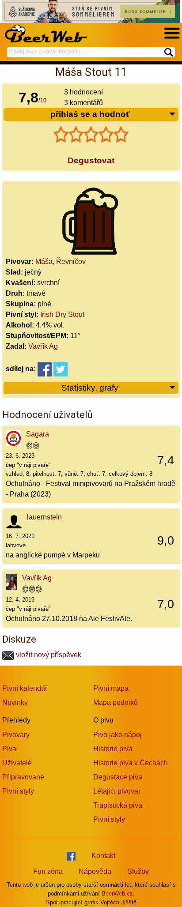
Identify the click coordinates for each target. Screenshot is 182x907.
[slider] (91, 134)
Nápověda (95, 871)
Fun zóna (48, 871)
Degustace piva (117, 777)
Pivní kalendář (24, 688)
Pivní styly (18, 791)
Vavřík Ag (43, 346)
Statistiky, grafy (89, 387)
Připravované (23, 777)
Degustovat (91, 160)
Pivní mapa (111, 688)
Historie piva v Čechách (130, 763)
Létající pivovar (116, 791)
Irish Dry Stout (62, 314)
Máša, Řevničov (60, 261)
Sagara (37, 434)
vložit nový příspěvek (47, 655)
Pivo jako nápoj (117, 734)
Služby (138, 871)
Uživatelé (17, 763)
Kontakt (103, 855)
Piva (9, 749)
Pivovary (16, 734)
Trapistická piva (117, 805)
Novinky (15, 702)
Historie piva (113, 749)
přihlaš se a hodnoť (90, 114)
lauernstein (44, 517)
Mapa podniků (115, 702)
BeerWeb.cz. (118, 893)
